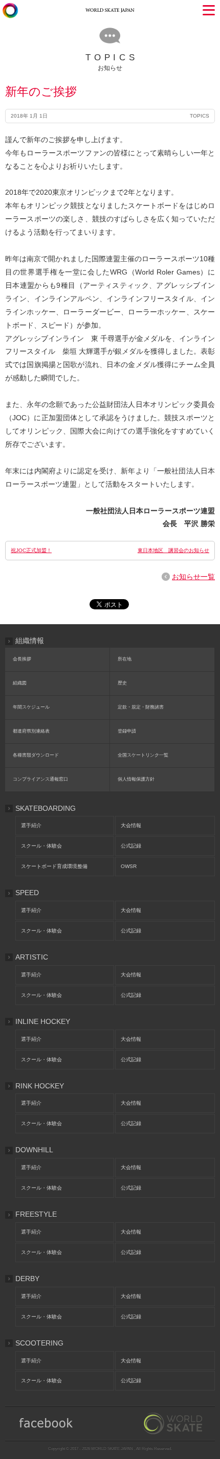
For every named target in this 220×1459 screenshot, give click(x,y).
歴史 (122, 683)
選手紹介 (31, 825)
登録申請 (127, 731)
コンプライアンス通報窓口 (40, 779)
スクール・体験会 (41, 846)
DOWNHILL (34, 1150)
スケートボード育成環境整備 (54, 866)
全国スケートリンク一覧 (143, 755)
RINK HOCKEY (39, 1086)
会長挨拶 (22, 659)
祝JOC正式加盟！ (31, 550)
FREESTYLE (36, 1214)
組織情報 (29, 640)
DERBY (27, 1278)
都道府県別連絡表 (31, 731)
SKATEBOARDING (45, 808)
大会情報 (131, 825)
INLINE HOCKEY (42, 1021)
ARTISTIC (31, 957)
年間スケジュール (31, 707)
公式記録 (131, 846)
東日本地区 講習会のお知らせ (173, 550)
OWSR (129, 866)
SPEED (27, 892)
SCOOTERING (39, 1343)
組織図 (20, 683)
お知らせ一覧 (193, 577)
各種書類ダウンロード (36, 755)
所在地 (124, 659)
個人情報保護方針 (136, 779)
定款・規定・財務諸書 (141, 707)
